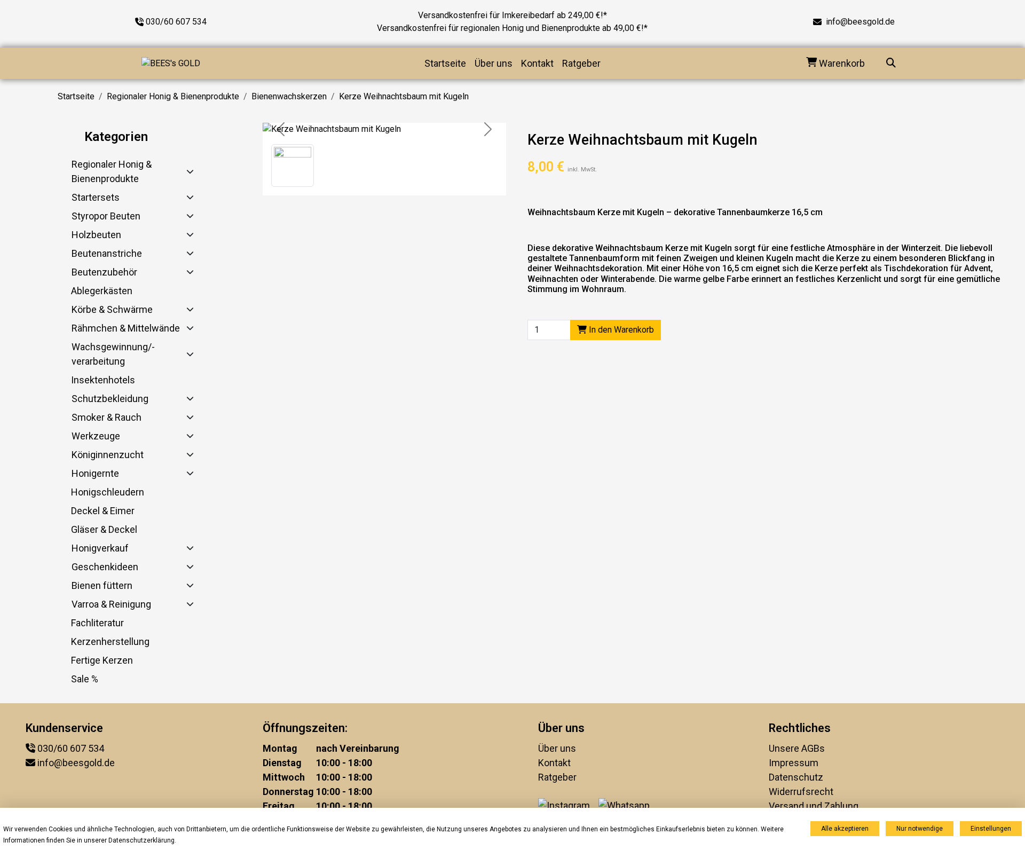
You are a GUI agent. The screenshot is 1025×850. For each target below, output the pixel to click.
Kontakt (537, 63)
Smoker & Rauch (106, 417)
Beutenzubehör (104, 272)
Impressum (793, 762)
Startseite (445, 63)
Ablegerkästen (101, 290)
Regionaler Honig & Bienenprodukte (173, 96)
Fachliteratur (97, 622)
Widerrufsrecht (801, 791)
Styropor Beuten (106, 216)
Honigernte (95, 473)
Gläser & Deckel (104, 529)
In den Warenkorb (620, 330)
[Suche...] (891, 63)
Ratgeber (581, 63)
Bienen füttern (102, 585)
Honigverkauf (100, 548)
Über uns (493, 63)
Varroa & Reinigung (111, 604)
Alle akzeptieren (845, 828)
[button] (292, 165)
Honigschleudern (107, 492)
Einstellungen (991, 828)
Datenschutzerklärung (141, 840)
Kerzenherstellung (110, 641)
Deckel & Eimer (103, 510)
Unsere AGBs (797, 748)
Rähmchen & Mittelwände (126, 328)
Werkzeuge (96, 436)
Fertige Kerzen (102, 660)
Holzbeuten (96, 234)
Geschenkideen (105, 566)
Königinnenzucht (108, 454)
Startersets (96, 197)
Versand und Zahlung (813, 806)
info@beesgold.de (860, 22)
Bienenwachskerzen (289, 96)
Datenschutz (796, 777)
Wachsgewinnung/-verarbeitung (113, 354)
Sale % (84, 678)
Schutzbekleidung (110, 398)
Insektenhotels (103, 379)
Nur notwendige (919, 828)
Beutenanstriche (107, 253)
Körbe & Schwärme (112, 309)
